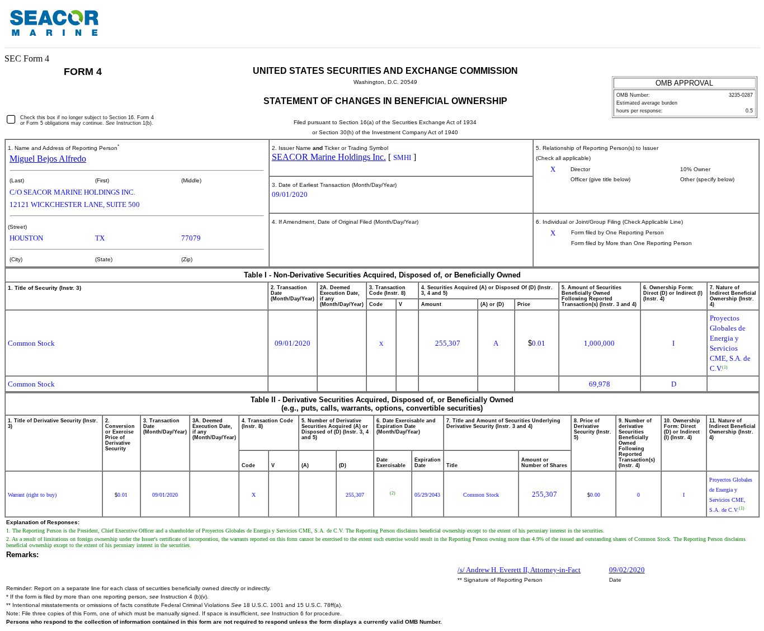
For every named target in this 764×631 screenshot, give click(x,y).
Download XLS (740, 27)
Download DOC (711, 27)
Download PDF (725, 27)
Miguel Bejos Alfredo (48, 158)
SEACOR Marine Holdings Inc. (329, 157)
